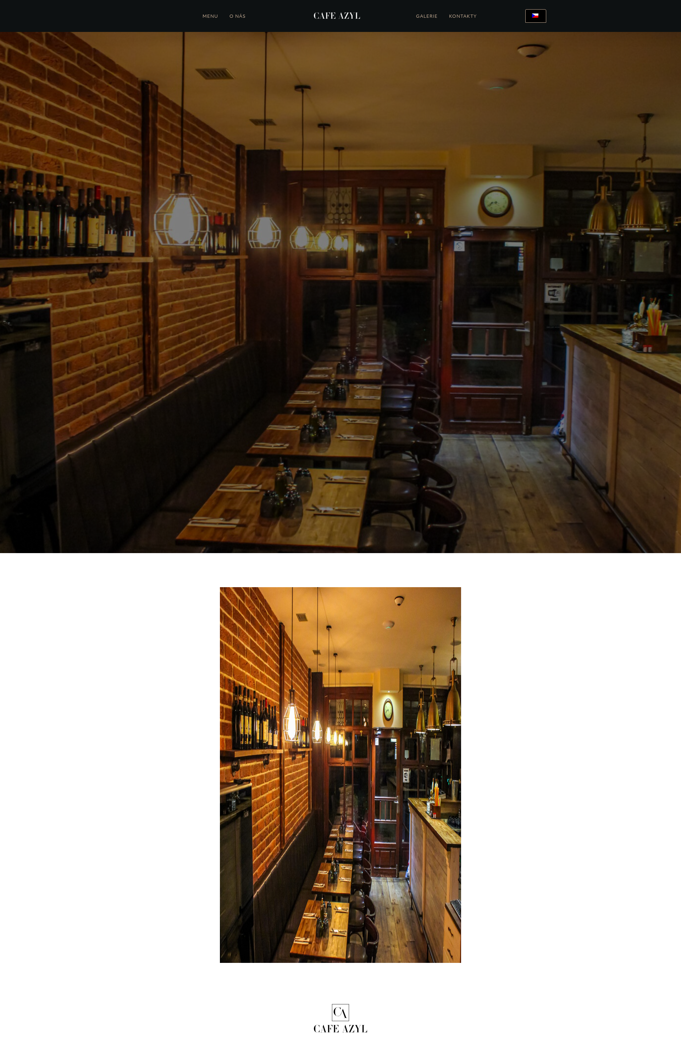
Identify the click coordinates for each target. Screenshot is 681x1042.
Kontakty (463, 17)
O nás (237, 17)
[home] (337, 16)
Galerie (427, 17)
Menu (210, 17)
